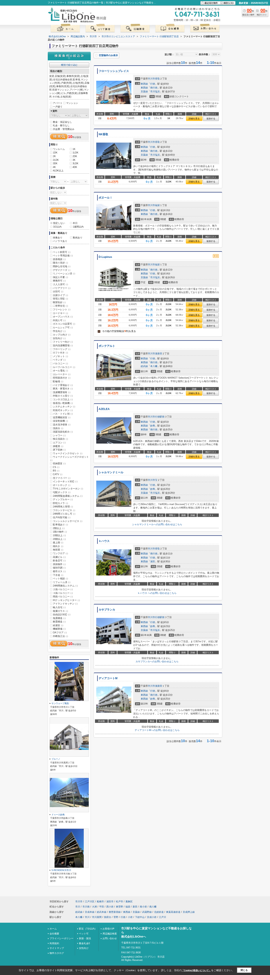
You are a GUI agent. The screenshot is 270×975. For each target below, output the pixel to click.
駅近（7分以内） (88, 928)
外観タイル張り (63, 395)
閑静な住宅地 (61, 266)
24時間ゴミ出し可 (64, 513)
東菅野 (119, 906)
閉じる (244, 970)
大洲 (94, 906)
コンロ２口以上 (63, 399)
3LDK (75, 163)
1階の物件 (60, 531)
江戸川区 (89, 901)
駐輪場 (58, 381)
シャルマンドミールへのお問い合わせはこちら (157, 524)
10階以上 (59, 535)
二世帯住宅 (60, 305)
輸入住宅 (59, 607)
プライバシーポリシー (61, 938)
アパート (57, 103)
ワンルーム (59, 149)
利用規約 (54, 943)
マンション (72, 103)
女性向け (59, 338)
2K (54, 156)
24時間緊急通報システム (67, 496)
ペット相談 (60, 578)
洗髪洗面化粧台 (63, 431)
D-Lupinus (105, 256)
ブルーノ (55, 759)
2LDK (56, 160)
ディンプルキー (63, 499)
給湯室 (58, 625)
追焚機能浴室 (61, 417)
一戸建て (57, 106)
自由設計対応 (61, 614)
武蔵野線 (147, 912)
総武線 (144, 366)
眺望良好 (59, 302)
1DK (55, 152)
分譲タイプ (60, 295)
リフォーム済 (61, 582)
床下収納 (59, 449)
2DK (75, 156)
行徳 (152, 83)
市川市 (151, 78)
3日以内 (57, 226)
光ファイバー (61, 478)
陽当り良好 (60, 262)
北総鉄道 (159, 912)
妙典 (152, 425)
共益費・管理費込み (63, 129)
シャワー (59, 435)
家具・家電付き (63, 388)
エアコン (59, 442)
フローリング (61, 349)
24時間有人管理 (63, 506)
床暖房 (58, 446)
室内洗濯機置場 (63, 345)
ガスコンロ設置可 (64, 323)
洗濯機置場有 (61, 392)
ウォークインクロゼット (67, 453)
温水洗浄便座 (61, 424)
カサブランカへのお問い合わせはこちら (157, 661)
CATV (57, 474)
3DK (55, 163)
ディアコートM (108, 678)
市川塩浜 (155, 91)
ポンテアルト (107, 345)
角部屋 (58, 549)
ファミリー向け (63, 341)
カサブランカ (107, 609)
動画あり (77, 237)
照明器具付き (61, 377)
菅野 (116, 917)
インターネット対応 (65, 481)
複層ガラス (60, 611)
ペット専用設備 (63, 255)
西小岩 (110, 906)
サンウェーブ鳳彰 (60, 703)
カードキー (60, 313)
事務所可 (59, 280)
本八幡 (153, 366)
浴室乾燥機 (60, 421)
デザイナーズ (61, 270)
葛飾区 (129, 901)
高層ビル (59, 557)
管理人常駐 (60, 298)
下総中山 (140, 917)
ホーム (53, 928)
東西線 (144, 83)
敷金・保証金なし (62, 122)
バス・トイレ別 (63, 413)
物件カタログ (57, 953)
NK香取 (103, 134)
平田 (101, 906)
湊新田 (158, 353)
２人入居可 (60, 284)
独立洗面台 (60, 438)
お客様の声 (108, 928)
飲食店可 (59, 560)
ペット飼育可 (61, 252)
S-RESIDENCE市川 (61, 870)
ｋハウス (104, 541)
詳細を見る (194, 118)
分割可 (58, 291)
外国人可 (59, 320)
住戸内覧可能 (61, 517)
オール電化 (60, 370)
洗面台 (58, 428)
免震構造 (59, 618)
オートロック (61, 485)
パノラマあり (60, 241)
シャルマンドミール (111, 472)
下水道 (58, 575)
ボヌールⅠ (105, 197)
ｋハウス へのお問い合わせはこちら (157, 593)
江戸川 (162, 917)
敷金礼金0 (84, 943)
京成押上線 (189, 912)
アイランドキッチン (65, 603)
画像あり (57, 237)
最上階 (58, 542)
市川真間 (97, 917)
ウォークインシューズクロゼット (69, 458)
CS (56, 467)
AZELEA (104, 409)
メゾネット (60, 356)
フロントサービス (64, 510)
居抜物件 (59, 564)
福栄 (157, 205)
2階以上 (58, 528)
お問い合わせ (109, 938)
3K (74, 160)
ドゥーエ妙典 (58, 814)
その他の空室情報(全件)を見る (117, 331)
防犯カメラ (60, 503)
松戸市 (119, 901)
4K (54, 167)
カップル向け (61, 334)
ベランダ (59, 359)
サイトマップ (57, 948)
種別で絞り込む (69, 64)
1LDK (75, 152)
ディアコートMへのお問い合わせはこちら (157, 730)
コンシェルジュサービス (67, 521)
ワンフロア (60, 553)
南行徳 (153, 87)
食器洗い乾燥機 (63, 403)
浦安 (152, 561)
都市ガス (59, 571)
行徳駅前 (160, 416)
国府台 (107, 917)
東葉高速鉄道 (173, 912)
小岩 (130, 917)
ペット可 (84, 933)
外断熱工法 (60, 636)
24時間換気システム (65, 585)
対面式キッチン (63, 410)
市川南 (86, 906)
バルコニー (60, 363)
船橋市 (100, 901)
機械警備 (59, 628)
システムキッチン (64, 406)
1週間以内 (78, 226)
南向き (58, 546)
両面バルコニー (63, 596)
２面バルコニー (63, 589)
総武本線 (101, 912)
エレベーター (61, 374)
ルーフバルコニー (64, 367)
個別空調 (59, 567)
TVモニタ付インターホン (68, 488)
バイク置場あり (63, 385)
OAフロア (60, 632)
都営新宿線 (115, 912)
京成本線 (89, 912)
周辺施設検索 (109, 933)
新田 (135, 906)
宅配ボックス (61, 492)
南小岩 (143, 906)
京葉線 (144, 91)
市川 (77, 906)
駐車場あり (60, 524)
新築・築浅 (85, 938)
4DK (75, 167)
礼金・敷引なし (61, 125)
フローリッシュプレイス (114, 71)
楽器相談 (59, 259)
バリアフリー (61, 288)
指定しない (59, 223)
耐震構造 (59, 621)
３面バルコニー (63, 593)
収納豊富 (59, 463)
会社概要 (54, 933)
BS (56, 470)
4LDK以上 (58, 170)
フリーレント (61, 309)
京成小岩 (151, 917)
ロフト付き (60, 352)
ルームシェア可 (63, 327)
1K (74, 149)
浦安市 (110, 901)
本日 (75, 223)
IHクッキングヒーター (66, 600)
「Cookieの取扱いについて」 (196, 970)
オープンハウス (63, 316)
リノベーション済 (64, 273)
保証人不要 (60, 277)
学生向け (59, 331)
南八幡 (152, 906)
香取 (157, 78)
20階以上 (59, 539)
